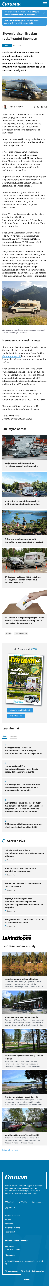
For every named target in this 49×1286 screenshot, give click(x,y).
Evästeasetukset (38, 1271)
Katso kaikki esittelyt (10, 1150)
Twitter (24, 1202)
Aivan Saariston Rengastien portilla (21, 1017)
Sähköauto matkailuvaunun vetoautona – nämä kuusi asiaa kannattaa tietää (24, 825)
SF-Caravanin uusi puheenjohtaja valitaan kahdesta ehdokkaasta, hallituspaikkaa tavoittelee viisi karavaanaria (24, 620)
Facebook (10, 1202)
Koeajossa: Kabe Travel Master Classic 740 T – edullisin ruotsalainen (24, 921)
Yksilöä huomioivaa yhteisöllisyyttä (21, 1097)
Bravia (8, 633)
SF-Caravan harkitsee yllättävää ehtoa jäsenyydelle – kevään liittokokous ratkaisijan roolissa (23, 580)
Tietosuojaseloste (11, 1271)
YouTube (12, 1207)
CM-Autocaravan (10, 356)
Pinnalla (7, 45)
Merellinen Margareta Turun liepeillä (22, 1135)
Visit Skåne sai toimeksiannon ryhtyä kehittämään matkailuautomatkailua (22, 502)
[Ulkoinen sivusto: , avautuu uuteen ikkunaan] (24, 679)
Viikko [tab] (4, 736)
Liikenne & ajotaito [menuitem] (12, 1228)
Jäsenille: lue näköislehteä (20, 710)
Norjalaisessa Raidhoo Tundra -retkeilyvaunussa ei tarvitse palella (21, 465)
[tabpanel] (24, 786)
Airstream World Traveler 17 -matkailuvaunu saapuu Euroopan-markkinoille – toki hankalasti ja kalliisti (23, 750)
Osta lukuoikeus (16, 716)
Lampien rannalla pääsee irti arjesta (22, 979)
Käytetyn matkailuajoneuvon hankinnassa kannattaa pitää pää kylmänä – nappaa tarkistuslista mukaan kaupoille (24, 903)
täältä (34, 14)
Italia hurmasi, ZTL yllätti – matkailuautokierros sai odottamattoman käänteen (24, 853)
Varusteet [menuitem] (9, 1224)
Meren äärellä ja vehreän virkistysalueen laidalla (24, 1057)
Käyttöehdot (25, 1271)
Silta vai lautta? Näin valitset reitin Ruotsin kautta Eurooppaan (21, 870)
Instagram (39, 1202)
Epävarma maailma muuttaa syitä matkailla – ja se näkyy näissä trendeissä (24, 540)
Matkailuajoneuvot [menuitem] (12, 1215)
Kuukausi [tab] (13, 736)
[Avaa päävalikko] (45, 3)
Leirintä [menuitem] (8, 1219)
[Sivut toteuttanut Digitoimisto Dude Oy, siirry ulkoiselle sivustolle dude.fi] (25, 1279)
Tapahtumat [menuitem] (10, 1232)
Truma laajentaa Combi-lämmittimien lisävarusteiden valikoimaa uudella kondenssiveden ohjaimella (22, 787)
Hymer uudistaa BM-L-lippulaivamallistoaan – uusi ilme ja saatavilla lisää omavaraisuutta (21, 769)
